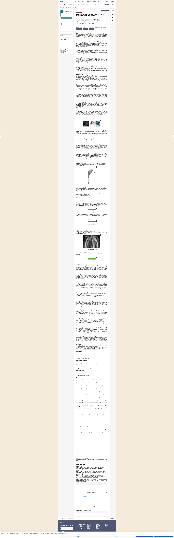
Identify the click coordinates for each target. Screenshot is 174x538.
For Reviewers (89, 525)
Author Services (89, 1)
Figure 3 (85, 233)
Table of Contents (63, 39)
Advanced (111, 4)
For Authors (89, 524)
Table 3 (80, 254)
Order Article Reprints (104, 10)
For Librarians (89, 527)
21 (79, 317)
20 (87, 292)
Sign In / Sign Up (107, 1)
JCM (64, 7)
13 (103, 283)
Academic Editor (63, 22)
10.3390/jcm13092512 (74, 7)
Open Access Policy (81, 526)
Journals (75, 1)
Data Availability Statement (64, 50)
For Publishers (89, 528)
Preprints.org (98, 526)
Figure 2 (82, 165)
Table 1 (99, 205)
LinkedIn (106, 524)
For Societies (89, 529)
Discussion (62, 44)
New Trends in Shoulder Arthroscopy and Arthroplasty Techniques (96, 27)
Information (83, 1)
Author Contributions (63, 46)
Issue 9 (70, 7)
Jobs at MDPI (80, 528)
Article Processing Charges (82, 524)
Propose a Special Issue (66, 17)
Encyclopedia (98, 529)
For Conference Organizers (90, 530)
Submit (112, 1)
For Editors (88, 526)
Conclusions (62, 45)
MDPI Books (98, 525)
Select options (63, 527)
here (90, 510)
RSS (108, 518)
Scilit (97, 527)
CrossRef (79, 438)
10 (86, 314)
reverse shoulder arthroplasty (94, 45)
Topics (79, 1)
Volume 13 (66, 7)
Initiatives (94, 1)
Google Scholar (80, 441)
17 (104, 283)
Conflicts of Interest (63, 51)
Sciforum (97, 524)
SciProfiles (97, 528)
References (62, 52)
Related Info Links (63, 27)
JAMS (97, 530)
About (98, 1)
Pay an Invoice (80, 525)
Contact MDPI (80, 527)
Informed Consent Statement (64, 49)
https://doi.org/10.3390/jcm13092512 (90, 23)
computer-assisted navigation (84, 45)
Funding (62, 47)
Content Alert (112, 518)
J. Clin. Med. (62, 518)
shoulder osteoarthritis (83, 46)
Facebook (106, 525)
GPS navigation (101, 45)
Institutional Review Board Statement (65, 48)
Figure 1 (93, 118)
